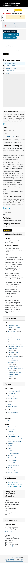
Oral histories (12, 393)
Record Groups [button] (10, 478)
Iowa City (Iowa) (12, 406)
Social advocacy (12, 460)
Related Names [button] (10, 318)
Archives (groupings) (14, 391)
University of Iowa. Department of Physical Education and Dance (14, 360)
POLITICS (7, 73)
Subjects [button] (8, 384)
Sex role (10, 455)
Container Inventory (9, 37)
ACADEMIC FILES (10, 66)
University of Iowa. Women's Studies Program (15, 367)
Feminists (10, 446)
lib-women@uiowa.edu (12, 546)
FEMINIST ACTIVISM (10, 68)
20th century (11, 421)
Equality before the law (14, 441)
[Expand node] (26, 7)
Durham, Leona (12, 344)
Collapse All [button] (7, 230)
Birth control (11, 429)
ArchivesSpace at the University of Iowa (11, 4)
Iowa (9, 404)
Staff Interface (16, 557)
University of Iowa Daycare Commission (14, 326)
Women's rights (12, 470)
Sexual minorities (13, 458)
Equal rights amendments (15, 439)
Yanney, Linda (10, 136)
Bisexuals (10, 431)
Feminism (10, 443)
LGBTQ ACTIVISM (10, 71)
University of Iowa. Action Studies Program (15, 347)
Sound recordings (13, 398)
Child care (11, 434)
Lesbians (10, 450)
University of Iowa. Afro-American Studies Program (15, 374)
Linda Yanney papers (9, 63)
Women (10, 467)
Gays (9, 448)
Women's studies (13, 472)
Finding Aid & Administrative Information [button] (10, 493)
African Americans (13, 427)
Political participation (14, 453)
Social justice (12, 462)
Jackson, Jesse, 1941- (14, 340)
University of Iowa (13, 352)
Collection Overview (10, 31)
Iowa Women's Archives (12, 24)
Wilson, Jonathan (13, 356)
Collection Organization (11, 34)
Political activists (13, 412)
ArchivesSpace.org (10, 559)
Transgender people (13, 465)
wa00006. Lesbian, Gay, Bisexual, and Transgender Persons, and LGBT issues (15, 484)
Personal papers (12, 396)
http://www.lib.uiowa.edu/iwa (13, 532)
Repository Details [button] (11, 520)
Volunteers (11, 415)
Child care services (13, 436)
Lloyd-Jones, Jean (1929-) (13, 334)
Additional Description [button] (13, 234)
